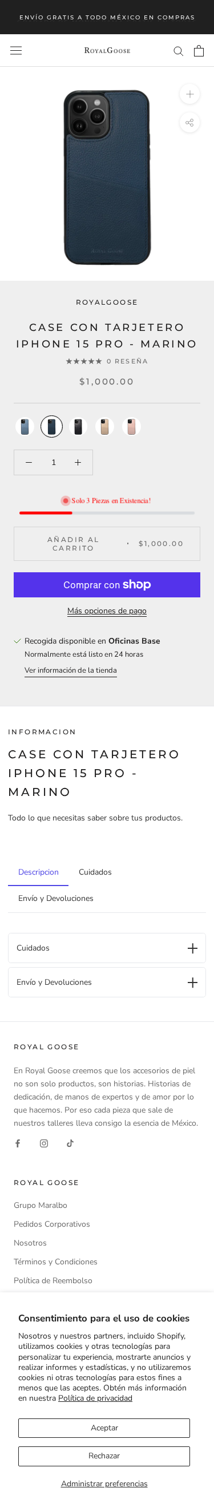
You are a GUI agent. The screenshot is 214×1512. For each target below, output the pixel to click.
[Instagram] (44, 1142)
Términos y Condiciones (56, 1261)
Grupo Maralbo (40, 1205)
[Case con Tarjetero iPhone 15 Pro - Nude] (104, 426)
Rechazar (104, 1455)
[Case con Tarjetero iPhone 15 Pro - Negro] (78, 426)
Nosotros (30, 1243)
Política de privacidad (95, 1398)
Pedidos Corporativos (52, 1224)
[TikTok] (70, 1142)
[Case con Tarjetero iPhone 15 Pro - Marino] (51, 426)
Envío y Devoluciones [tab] (56, 898)
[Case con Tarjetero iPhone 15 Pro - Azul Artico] (24, 426)
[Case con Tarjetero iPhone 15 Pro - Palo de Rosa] (131, 426)
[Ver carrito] (199, 50)
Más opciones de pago (107, 610)
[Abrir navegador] (16, 50)
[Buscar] (178, 50)
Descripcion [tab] (38, 872)
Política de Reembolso (53, 1280)
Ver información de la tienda (71, 670)
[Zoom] (190, 94)
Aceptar (104, 1427)
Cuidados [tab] (95, 872)
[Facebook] (18, 1142)
